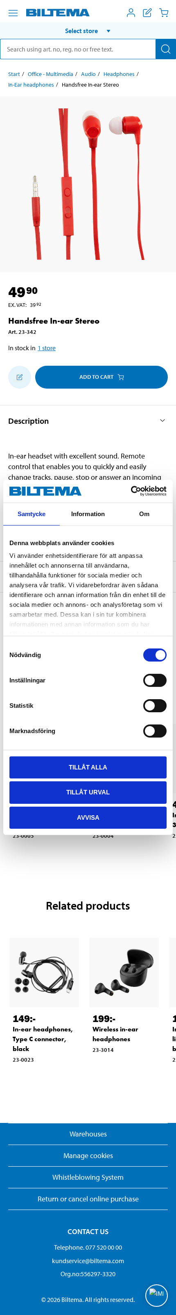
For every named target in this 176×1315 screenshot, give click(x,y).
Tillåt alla (88, 766)
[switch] (155, 680)
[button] (88, 30)
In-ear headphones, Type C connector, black (43, 1039)
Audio (88, 74)
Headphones (119, 74)
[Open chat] (156, 1295)
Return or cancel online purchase (88, 1198)
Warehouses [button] (88, 1133)
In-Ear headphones (31, 84)
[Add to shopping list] (19, 377)
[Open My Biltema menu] (131, 12)
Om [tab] (144, 513)
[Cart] (164, 12)
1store (47, 348)
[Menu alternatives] (13, 13)
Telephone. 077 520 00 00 (88, 1247)
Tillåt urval (88, 792)
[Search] (166, 49)
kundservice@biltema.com (88, 1261)
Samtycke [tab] (32, 513)
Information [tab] (88, 513)
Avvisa (88, 817)
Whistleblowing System (88, 1177)
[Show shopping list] (147, 12)
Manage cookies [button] (88, 1155)
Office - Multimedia (50, 74)
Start (14, 74)
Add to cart (96, 376)
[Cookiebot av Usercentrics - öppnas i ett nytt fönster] (131, 491)
